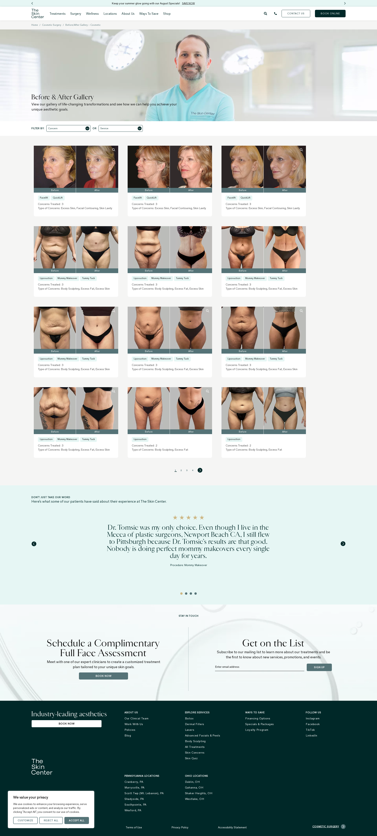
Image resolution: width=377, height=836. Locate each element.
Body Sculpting (195, 741)
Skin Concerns (195, 752)
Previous (33, 3)
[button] (68, 128)
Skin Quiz (191, 758)
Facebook (313, 724)
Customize (25, 820)
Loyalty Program (256, 730)
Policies (129, 730)
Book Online (330, 13)
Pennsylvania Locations (141, 775)
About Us (128, 14)
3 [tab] (191, 593)
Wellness (92, 14)
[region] (51, 809)
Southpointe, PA (135, 804)
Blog (127, 735)
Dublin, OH (192, 782)
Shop (167, 14)
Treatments (57, 14)
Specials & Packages (259, 724)
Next (346, 3)
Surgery (75, 14)
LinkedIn (311, 735)
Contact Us (296, 13)
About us (131, 712)
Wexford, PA (132, 810)
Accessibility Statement (232, 827)
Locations (110, 14)
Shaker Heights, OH (198, 793)
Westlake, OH (194, 799)
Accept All (76, 820)
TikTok (310, 730)
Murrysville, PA (134, 787)
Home (34, 24)
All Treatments (195, 747)
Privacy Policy (179, 827)
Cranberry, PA (133, 782)
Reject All (51, 820)
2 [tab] (186, 593)
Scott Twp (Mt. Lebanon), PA (144, 793)
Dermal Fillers (194, 724)
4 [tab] (195, 593)
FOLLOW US (313, 712)
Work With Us (133, 724)
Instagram (313, 718)
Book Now (104, 675)
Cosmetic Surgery (51, 24)
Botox (189, 718)
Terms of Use (134, 827)
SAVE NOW (104, 3)
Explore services (197, 712)
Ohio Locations (196, 775)
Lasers (189, 730)
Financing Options (257, 718)
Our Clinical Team (136, 718)
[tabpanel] (188, 544)
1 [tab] (181, 593)
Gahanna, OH (194, 787)
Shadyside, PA (134, 799)
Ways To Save (148, 14)
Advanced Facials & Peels (202, 735)
